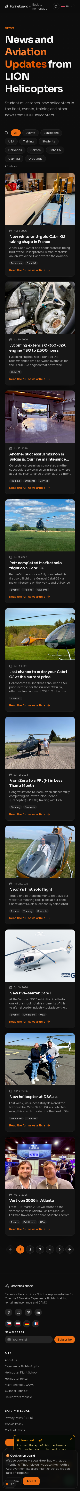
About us (11, 1360)
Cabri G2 (14, 158)
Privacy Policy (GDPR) (19, 1418)
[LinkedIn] (38, 1312)
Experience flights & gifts (22, 1366)
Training (28, 141)
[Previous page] (10, 1249)
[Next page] (69, 1249)
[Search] (56, 6)
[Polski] (17, 1323)
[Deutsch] (26, 1323)
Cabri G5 (55, 150)
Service (36, 150)
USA (11, 141)
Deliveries (15, 150)
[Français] (35, 1323)
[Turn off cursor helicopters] (9, 1484)
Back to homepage (39, 6)
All (15, 133)
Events (30, 133)
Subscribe (65, 1339)
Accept (31, 1481)
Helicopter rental (16, 1378)
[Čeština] (8, 1323)
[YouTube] (28, 1312)
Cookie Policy (14, 1424)
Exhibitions (51, 133)
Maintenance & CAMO (19, 1385)
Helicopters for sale (18, 1397)
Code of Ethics (15, 1430)
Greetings (35, 158)
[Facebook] (8, 1312)
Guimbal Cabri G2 (16, 1391)
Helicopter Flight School (21, 1372)
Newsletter (14, 1332)
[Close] (71, 1439)
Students (48, 141)
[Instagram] (18, 1312)
